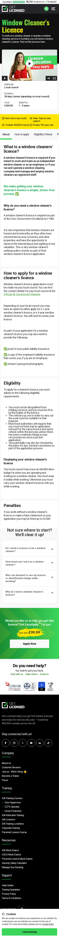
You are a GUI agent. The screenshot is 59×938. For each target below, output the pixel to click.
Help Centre (8, 885)
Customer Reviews (11, 767)
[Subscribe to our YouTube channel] (31, 743)
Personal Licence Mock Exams (17, 858)
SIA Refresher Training (13, 815)
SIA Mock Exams (10, 850)
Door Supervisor (13, 802)
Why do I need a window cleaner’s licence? (24, 593)
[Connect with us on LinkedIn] (40, 743)
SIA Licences (8, 819)
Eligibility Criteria (43, 134)
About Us (6, 763)
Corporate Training (11, 828)
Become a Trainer (10, 775)
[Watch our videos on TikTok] (48, 743)
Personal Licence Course (14, 832)
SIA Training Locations (13, 823)
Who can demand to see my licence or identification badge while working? (25, 578)
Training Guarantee (11, 889)
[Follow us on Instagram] (14, 743)
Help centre (32, 674)
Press (5, 780)
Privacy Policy (9, 893)
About (6, 134)
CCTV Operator (12, 806)
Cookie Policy (48, 924)
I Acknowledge (29, 932)
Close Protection (13, 811)
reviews (33, 1)
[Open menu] (53, 8)
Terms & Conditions (11, 898)
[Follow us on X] (22, 743)
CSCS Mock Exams (11, 854)
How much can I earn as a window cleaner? (24, 563)
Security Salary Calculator (14, 863)
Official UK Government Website (22, 294)
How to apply (22, 134)
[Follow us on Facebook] (5, 743)
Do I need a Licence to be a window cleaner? (25, 550)
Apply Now (29, 643)
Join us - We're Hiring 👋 (14, 771)
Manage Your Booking (12, 867)
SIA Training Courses (12, 798)
